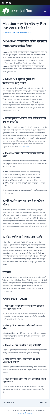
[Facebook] (3, 3)
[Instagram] (10, 3)
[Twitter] (7, 3)
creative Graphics (25, 413)
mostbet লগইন (23, 147)
